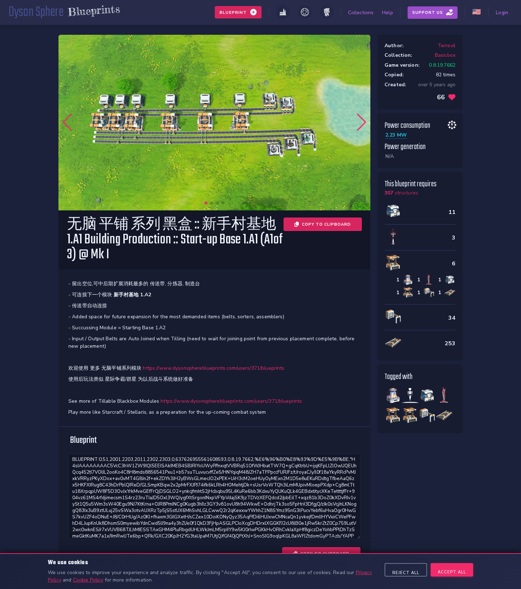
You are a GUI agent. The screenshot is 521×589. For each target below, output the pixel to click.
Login (502, 12)
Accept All (452, 572)
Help (387, 12)
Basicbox (445, 55)
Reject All (405, 573)
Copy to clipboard (326, 224)
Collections (361, 12)
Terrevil (446, 45)
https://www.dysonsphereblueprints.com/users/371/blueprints (213, 368)
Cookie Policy (88, 580)
